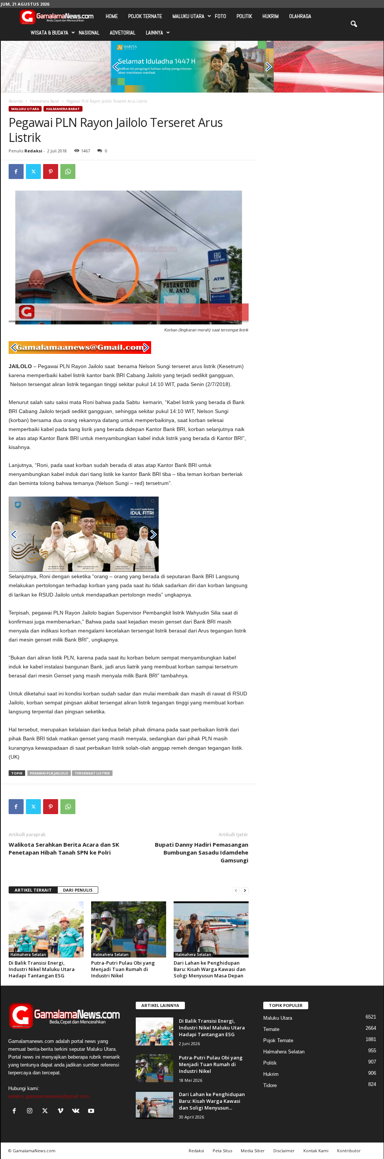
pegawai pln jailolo (49, 773)
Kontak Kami (315, 1150)
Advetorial (122, 32)
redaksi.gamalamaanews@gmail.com (48, 1096)
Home (112, 16)
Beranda (16, 101)
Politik (244, 16)
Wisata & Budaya (49, 32)
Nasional (89, 32)
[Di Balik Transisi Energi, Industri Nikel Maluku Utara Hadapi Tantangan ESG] (46, 929)
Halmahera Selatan (28, 954)
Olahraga (300, 16)
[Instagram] (31, 1111)
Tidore (270, 1085)
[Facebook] (16, 171)
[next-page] (245, 890)
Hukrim (270, 16)
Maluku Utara (188, 16)
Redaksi (33, 151)
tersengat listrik (92, 773)
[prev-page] (236, 890)
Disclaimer (284, 1150)
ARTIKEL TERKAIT (33, 890)
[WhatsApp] (67, 171)
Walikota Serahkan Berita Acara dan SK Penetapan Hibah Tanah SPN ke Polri (64, 848)
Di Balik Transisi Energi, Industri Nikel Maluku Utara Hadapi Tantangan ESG (42, 969)
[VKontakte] (77, 1111)
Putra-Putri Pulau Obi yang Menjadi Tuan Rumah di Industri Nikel (123, 969)
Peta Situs (222, 1150)
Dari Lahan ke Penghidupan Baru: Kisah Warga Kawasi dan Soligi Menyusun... (212, 1101)
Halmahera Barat (44, 101)
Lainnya (154, 32)
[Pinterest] (50, 171)
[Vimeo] (62, 1111)
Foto (220, 16)
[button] (353, 24)
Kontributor (349, 1150)
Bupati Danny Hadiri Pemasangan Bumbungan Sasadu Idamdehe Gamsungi (201, 852)
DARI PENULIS (78, 890)
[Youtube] (92, 1111)
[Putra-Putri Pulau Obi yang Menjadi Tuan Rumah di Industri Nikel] (128, 929)
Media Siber (253, 1150)
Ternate (271, 1029)
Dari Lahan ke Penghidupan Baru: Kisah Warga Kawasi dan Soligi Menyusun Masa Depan (210, 969)
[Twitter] (33, 171)
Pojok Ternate (145, 16)
